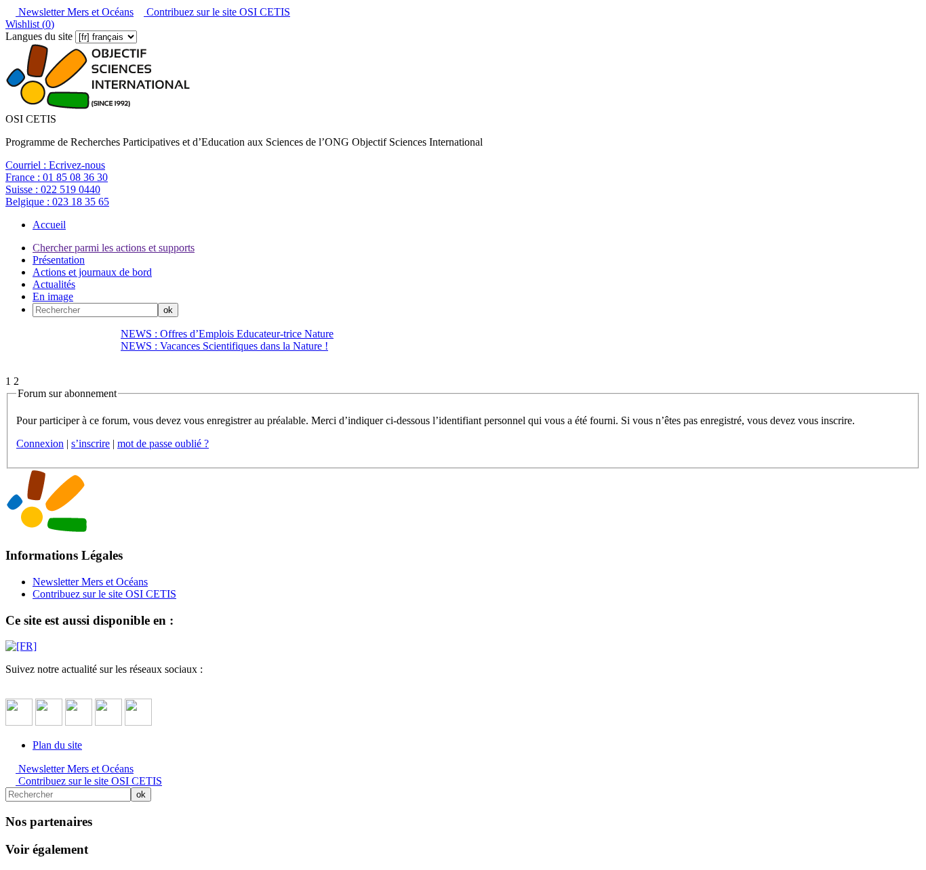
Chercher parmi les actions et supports (114, 247)
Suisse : (52, 189)
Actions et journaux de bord (92, 272)
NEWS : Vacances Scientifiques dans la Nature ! (224, 346)
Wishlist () (29, 24)
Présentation (59, 260)
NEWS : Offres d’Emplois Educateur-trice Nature (227, 333)
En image (53, 296)
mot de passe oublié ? (163, 443)
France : (56, 177)
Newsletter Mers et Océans (75, 12)
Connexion (40, 443)
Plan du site (57, 745)
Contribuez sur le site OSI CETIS (217, 12)
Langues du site (39, 36)
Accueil (49, 224)
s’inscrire (90, 443)
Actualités (54, 284)
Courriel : (55, 165)
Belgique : (57, 201)
